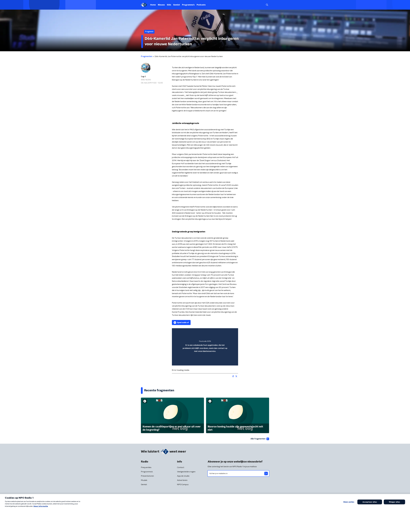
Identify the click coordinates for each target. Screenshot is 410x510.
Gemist (176, 5)
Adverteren (182, 480)
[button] (267, 5)
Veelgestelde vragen (186, 472)
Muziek (144, 480)
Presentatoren (147, 476)
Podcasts (201, 5)
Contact (180, 467)
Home (153, 5)
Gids (169, 5)
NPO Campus (183, 485)
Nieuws (161, 5)
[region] (205, 346)
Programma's (188, 5)
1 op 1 (143, 77)
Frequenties (146, 467)
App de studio (183, 476)
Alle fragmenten (257, 439)
